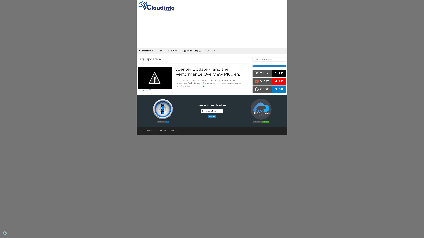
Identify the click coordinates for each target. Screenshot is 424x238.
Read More (198, 86)
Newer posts (143, 90)
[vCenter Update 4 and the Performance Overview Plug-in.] (155, 78)
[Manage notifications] (5, 233)
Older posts (152, 90)
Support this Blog (190, 51)
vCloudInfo (155, 131)
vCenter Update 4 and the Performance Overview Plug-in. (207, 72)
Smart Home (146, 51)
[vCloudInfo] (156, 8)
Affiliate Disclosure (178, 131)
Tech (160, 51)
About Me (172, 51)
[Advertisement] (212, 31)
